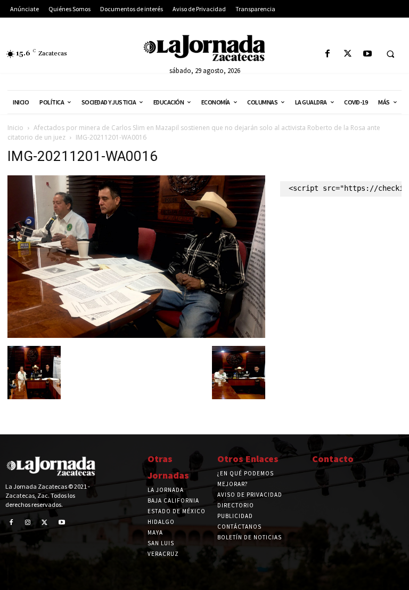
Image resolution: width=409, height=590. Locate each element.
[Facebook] (328, 54)
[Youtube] (367, 54)
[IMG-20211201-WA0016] (136, 335)
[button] (390, 54)
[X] (347, 54)
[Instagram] (28, 523)
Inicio (15, 127)
